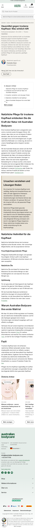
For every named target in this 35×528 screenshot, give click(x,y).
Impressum (15, 510)
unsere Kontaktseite (24, 460)
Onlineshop (18, 168)
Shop (18, 332)
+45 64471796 (6, 457)
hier (2, 363)
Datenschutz (7, 510)
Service (3, 492)
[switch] (4, 525)
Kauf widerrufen (5, 469)
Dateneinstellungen (25, 510)
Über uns (4, 488)
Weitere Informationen (8, 483)
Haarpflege (4, 33)
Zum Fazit (6, 74)
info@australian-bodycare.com (12, 455)
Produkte (4, 301)
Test (2, 337)
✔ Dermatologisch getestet (17, 1)
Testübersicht (18, 173)
